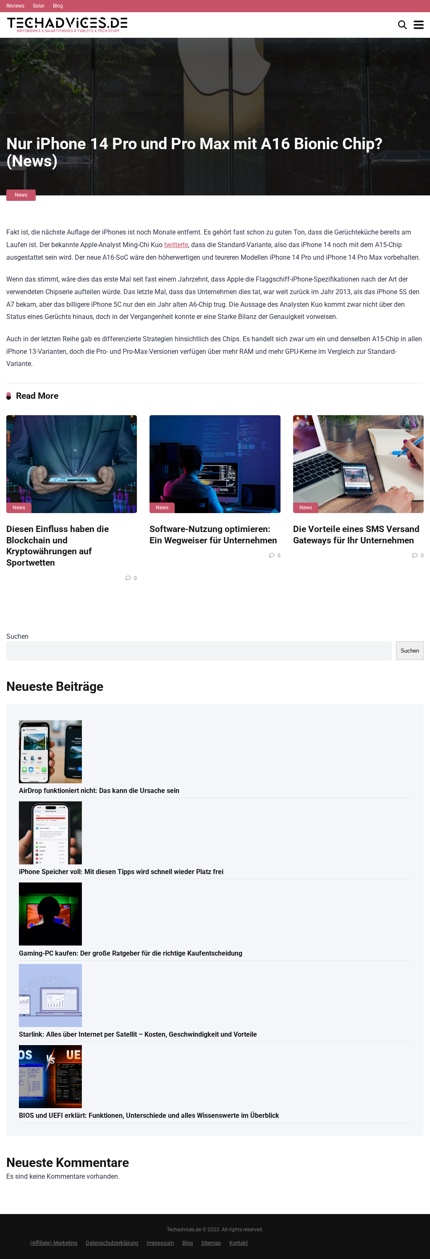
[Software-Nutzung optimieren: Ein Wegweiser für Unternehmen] (214, 464)
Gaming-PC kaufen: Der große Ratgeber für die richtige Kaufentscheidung (130, 953)
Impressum (160, 1243)
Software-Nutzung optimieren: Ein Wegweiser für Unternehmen (213, 534)
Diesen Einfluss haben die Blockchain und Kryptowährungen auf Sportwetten (57, 546)
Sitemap (211, 1243)
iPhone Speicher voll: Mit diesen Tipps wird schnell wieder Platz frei (121, 872)
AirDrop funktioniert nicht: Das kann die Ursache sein (99, 791)
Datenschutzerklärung (112, 1243)
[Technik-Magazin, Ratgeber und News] (67, 23)
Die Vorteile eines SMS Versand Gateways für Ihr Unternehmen (356, 534)
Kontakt (238, 1243)
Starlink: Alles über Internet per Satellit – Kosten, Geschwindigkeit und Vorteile (138, 1034)
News (21, 195)
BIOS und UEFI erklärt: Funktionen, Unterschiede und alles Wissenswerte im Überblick (149, 1115)
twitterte (176, 245)
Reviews (15, 6)
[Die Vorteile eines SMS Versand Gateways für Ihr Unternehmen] (358, 464)
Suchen (17, 636)
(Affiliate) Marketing (53, 1243)
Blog (58, 6)
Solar (39, 6)
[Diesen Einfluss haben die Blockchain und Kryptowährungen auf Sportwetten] (71, 464)
